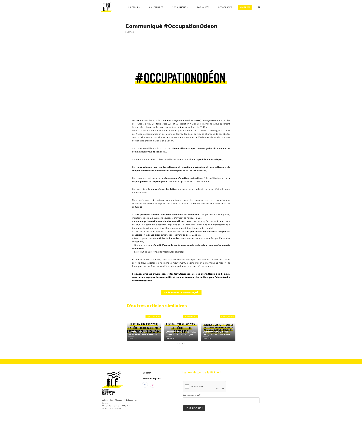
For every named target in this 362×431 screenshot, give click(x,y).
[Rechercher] (259, 7)
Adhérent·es (156, 7)
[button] (139, 7)
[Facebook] (145, 385)
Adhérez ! (245, 7)
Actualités (203, 7)
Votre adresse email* (192, 395)
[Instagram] (152, 385)
